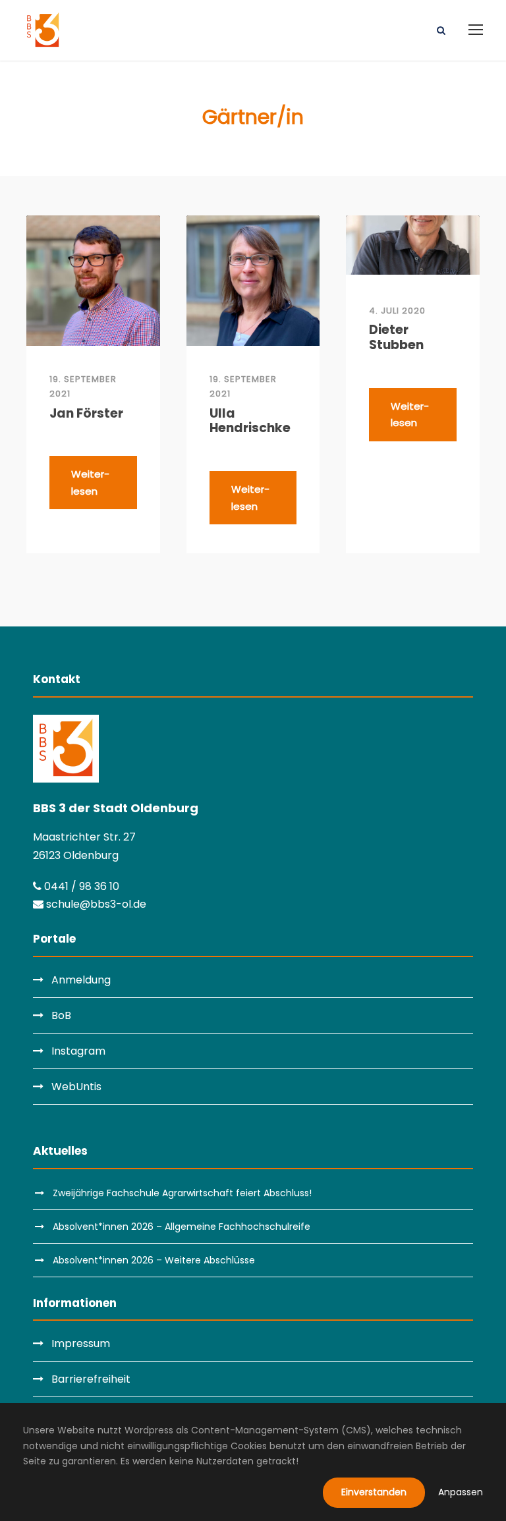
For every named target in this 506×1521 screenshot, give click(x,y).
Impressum (80, 1343)
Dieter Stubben (396, 338)
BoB (61, 1015)
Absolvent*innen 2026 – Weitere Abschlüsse (154, 1260)
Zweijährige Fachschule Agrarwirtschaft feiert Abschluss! (182, 1193)
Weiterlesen (90, 482)
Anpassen (460, 1492)
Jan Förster (86, 414)
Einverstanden (374, 1492)
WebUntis (76, 1086)
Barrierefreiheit (90, 1379)
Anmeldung (81, 979)
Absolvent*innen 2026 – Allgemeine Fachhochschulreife (181, 1226)
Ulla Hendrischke (250, 421)
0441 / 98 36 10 (80, 886)
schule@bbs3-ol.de (94, 904)
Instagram (78, 1051)
